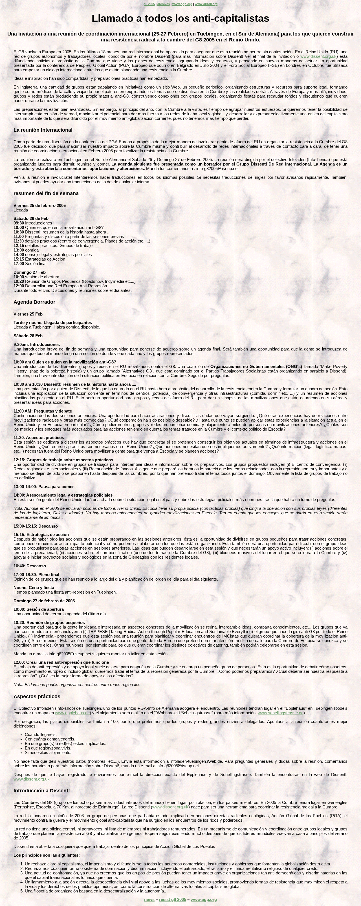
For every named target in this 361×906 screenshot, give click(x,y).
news (149, 899)
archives (163, 4)
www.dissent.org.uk (318, 56)
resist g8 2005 (172, 899)
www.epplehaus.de (72, 713)
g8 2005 (149, 4)
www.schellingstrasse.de (280, 713)
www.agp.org (182, 4)
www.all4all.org (206, 4)
